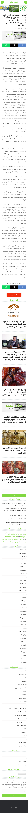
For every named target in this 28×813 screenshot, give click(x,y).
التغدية (24, 691)
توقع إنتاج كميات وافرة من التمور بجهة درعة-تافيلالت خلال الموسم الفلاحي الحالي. (15, 523)
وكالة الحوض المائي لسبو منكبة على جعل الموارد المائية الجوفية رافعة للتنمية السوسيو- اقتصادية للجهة (15, 510)
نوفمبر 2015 (23, 580)
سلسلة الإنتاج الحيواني (21, 722)
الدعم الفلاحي (23, 701)
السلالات (24, 705)
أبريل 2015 (23, 604)
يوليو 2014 (23, 635)
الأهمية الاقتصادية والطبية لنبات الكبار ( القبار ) (12, 539)
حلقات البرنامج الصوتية (20, 715)
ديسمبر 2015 (23, 577)
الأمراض (24, 681)
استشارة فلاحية (22, 674)
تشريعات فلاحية (22, 712)
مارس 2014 (23, 648)
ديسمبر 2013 (23, 659)
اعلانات (24, 678)
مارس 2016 (23, 567)
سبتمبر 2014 (23, 628)
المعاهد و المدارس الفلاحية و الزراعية (17, 708)
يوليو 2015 (23, 594)
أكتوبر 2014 (23, 624)
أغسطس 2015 (22, 590)
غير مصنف (23, 732)
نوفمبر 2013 (23, 662)
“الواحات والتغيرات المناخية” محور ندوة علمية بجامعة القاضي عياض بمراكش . (14, 504)
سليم (25, 534)
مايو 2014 (23, 641)
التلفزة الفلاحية (22, 695)
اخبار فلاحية (23, 671)
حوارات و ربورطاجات (21, 718)
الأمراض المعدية (22, 684)
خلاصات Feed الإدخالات (20, 758)
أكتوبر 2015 (23, 584)
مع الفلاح (23, 735)
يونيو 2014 (23, 638)
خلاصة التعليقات (22, 761)
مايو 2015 (23, 601)
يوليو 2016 (23, 556)
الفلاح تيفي (14, 2)
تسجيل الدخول (22, 754)
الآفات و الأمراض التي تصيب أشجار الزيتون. (16, 519)
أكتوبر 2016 (23, 550)
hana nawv (23, 533)
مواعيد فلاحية (22, 742)
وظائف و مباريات (22, 746)
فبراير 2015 (23, 611)
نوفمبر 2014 (23, 621)
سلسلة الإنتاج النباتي (21, 725)
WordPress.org (22, 765)
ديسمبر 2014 (23, 618)
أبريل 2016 (23, 563)
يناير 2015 (23, 614)
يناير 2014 (23, 655)
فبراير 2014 (23, 652)
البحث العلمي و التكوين (20, 688)
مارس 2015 (23, 607)
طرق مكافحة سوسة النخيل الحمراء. (18, 515)
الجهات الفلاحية (22, 698)
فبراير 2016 (23, 570)
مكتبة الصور (23, 739)
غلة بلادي (23, 729)
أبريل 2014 (23, 645)
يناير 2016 (23, 573)
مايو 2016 (23, 560)
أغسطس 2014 (22, 631)
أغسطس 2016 (22, 553)
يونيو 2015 (23, 597)
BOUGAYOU (23, 536)
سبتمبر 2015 (23, 587)
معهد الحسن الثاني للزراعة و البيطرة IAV (10, 533)
